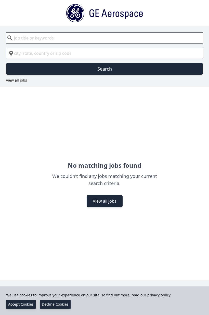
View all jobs (104, 201)
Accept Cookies (21, 304)
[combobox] (104, 38)
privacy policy (159, 295)
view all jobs (16, 80)
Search (104, 69)
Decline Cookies (55, 304)
